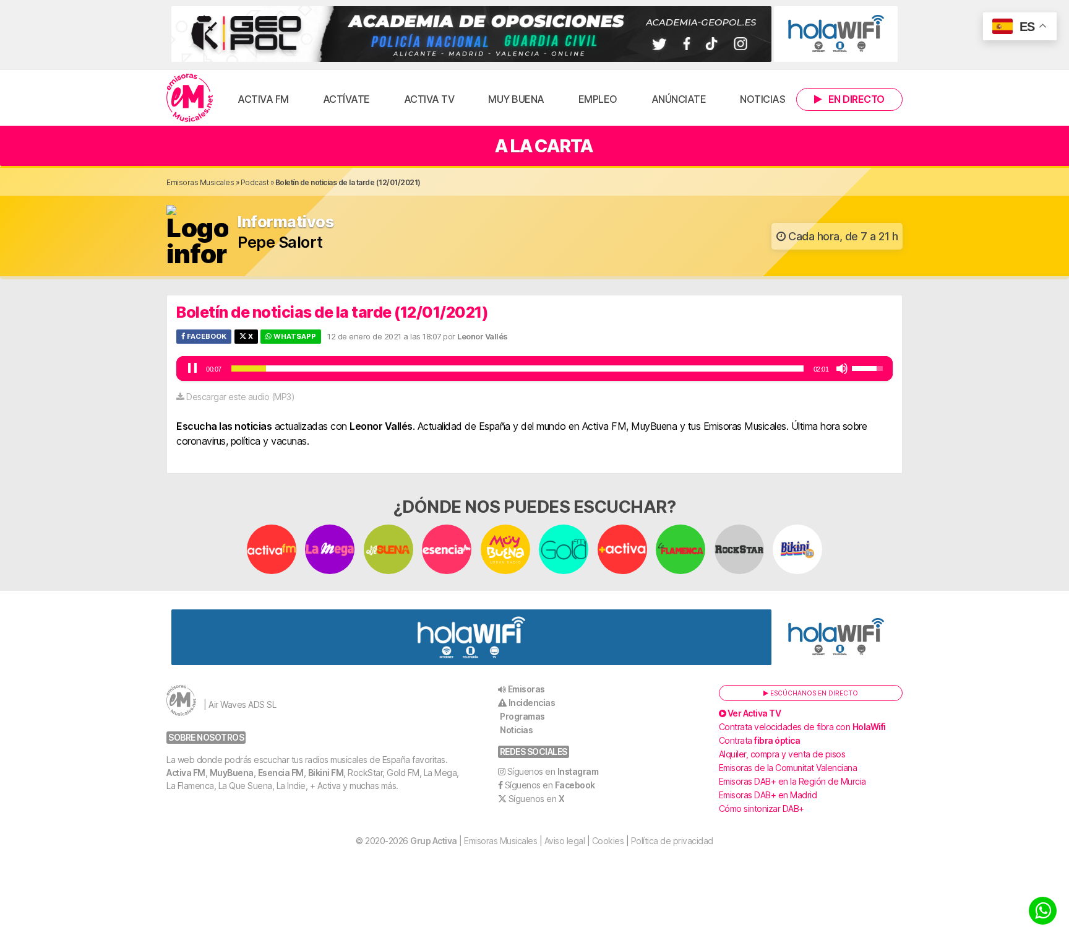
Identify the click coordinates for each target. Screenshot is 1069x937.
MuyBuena (232, 772)
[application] (534, 368)
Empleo (597, 99)
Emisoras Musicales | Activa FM (189, 98)
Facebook (205, 336)
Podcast (255, 182)
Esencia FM (281, 772)
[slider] (517, 368)
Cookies (608, 840)
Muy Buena (516, 99)
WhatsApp (294, 336)
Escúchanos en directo (813, 693)
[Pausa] (192, 368)
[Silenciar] (842, 368)
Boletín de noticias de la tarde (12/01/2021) (332, 312)
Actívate (346, 99)
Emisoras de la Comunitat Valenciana (788, 767)
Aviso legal (564, 840)
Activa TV (429, 99)
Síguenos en (553, 771)
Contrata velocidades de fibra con (802, 726)
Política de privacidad (672, 840)
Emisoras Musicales (200, 182)
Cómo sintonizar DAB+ (761, 808)
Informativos (285, 222)
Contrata (760, 740)
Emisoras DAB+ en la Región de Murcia (792, 781)
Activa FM (263, 99)
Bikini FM (326, 772)
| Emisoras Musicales (473, 840)
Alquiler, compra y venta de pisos (782, 754)
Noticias (762, 99)
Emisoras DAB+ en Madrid (768, 795)
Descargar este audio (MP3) (240, 396)
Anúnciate (678, 99)
